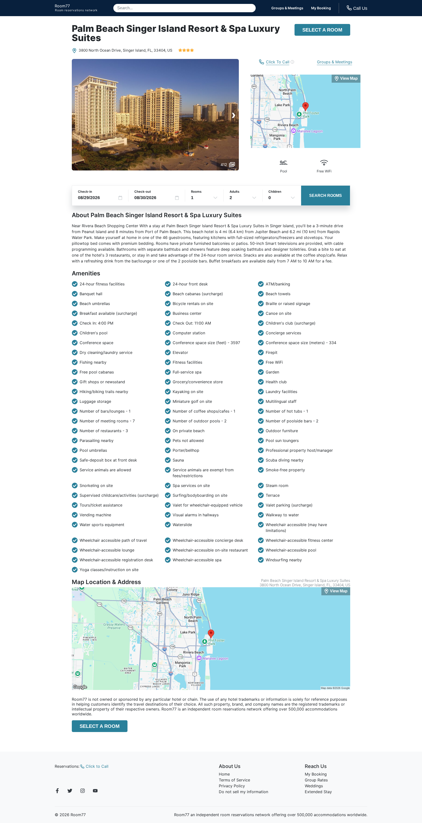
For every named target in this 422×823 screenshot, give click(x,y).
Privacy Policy (232, 785)
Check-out (142, 191)
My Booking (321, 8)
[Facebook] (57, 791)
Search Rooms (325, 195)
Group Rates (316, 780)
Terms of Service (234, 780)
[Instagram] (82, 791)
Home (224, 774)
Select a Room (322, 30)
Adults (234, 191)
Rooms (196, 191)
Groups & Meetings (287, 8)
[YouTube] (95, 791)
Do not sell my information (243, 791)
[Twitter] (69, 791)
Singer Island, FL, (138, 50)
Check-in (85, 191)
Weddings (314, 785)
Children (274, 191)
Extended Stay (318, 791)
